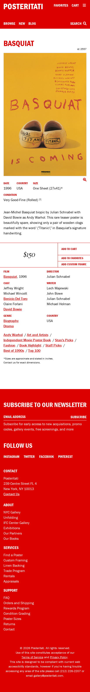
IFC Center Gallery (16, 522)
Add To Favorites (72, 258)
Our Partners (12, 533)
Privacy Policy (59, 657)
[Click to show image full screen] (45, 114)
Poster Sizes (12, 618)
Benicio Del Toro (15, 298)
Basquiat (10, 276)
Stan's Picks (64, 340)
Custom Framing (15, 560)
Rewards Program (16, 608)
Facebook (46, 456)
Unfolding (10, 517)
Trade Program (14, 570)
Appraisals (11, 581)
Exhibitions (11, 528)
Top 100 (34, 350)
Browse (9, 23)
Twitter (29, 456)
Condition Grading (16, 613)
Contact (9, 629)
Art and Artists (37, 335)
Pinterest (65, 456)
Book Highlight (30, 345)
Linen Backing (13, 565)
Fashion (9, 345)
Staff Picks (53, 345)
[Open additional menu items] (84, 5)
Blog (32, 23)
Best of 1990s (13, 350)
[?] (40, 199)
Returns (9, 624)
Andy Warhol (13, 335)
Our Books (11, 538)
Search (76, 23)
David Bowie (12, 309)
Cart (75, 5)
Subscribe (79, 417)
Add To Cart (69, 249)
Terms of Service (32, 657)
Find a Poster (13, 555)
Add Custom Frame (74, 264)
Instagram (11, 456)
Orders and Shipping (18, 603)
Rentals (9, 576)
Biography (11, 321)
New (22, 23)
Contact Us (11, 494)
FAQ (6, 597)
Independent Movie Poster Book (27, 340)
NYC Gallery (12, 512)
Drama (8, 326)
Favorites (61, 5)
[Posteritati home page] (23, 6)
